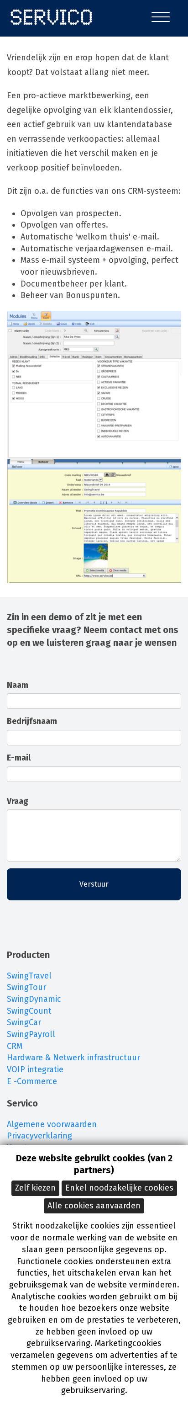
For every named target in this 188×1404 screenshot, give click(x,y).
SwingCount (29, 1011)
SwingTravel (29, 976)
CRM (14, 1046)
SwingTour (26, 987)
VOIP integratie (35, 1069)
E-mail (19, 758)
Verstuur (94, 884)
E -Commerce (32, 1081)
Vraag (17, 801)
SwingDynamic (34, 999)
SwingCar (24, 1022)
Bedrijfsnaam (32, 721)
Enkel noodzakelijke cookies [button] (119, 1188)
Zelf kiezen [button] (35, 1188)
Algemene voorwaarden (52, 1124)
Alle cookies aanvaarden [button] (94, 1206)
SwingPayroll (31, 1034)
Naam (17, 685)
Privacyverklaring (39, 1136)
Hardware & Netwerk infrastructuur (73, 1058)
